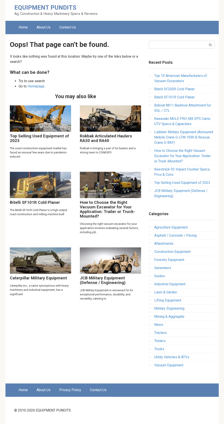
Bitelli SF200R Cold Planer (174, 89)
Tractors (160, 333)
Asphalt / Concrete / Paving (175, 235)
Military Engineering (169, 308)
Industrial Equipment (170, 284)
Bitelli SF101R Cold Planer (35, 202)
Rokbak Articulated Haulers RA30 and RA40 (106, 138)
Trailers (160, 341)
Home (23, 27)
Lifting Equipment (167, 300)
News (158, 325)
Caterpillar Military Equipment (38, 277)
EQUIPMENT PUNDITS (45, 7)
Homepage (36, 86)
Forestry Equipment (169, 260)
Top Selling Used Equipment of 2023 (39, 138)
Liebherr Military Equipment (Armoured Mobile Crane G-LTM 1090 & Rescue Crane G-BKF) (183, 137)
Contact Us (67, 27)
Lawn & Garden (165, 292)
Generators (162, 268)
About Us (44, 27)
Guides (159, 276)
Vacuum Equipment (168, 365)
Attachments (163, 243)
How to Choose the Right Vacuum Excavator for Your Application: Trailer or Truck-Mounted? (107, 209)
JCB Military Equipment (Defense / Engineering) (103, 280)
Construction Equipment (172, 252)
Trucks (159, 349)
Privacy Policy (70, 390)
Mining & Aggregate (169, 316)
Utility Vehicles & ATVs (171, 357)
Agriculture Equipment (171, 227)
